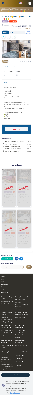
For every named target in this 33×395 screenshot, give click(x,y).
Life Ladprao (4, 317)
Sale (2, 279)
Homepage (3, 8)
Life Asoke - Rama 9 (20, 299)
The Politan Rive (19, 332)
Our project (4, 292)
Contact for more (6, 255)
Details (5, 82)
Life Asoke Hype (19, 309)
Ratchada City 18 (24, 9)
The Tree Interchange (7, 330)
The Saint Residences (7, 319)
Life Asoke (18, 302)
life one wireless (20, 317)
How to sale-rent (21, 362)
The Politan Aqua (20, 330)
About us (19, 358)
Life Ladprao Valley (6, 322)
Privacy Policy (20, 355)
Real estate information (10, 66)
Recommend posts (12, 8)
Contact (18, 365)
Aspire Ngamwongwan (21, 345)
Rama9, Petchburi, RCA (22, 297)
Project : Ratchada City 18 (25, 28)
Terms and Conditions (22, 352)
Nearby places (6, 138)
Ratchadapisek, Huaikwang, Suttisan (9, 9)
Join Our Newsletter (7, 263)
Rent (2, 281)
